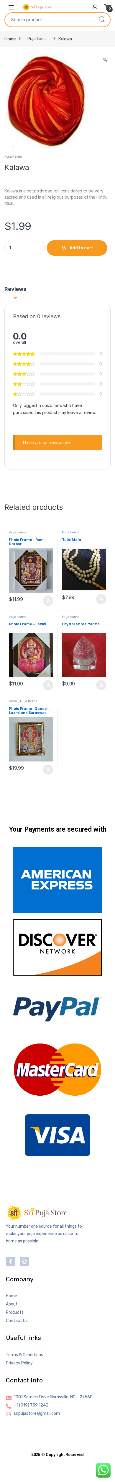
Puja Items (37, 38)
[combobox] (49, 20)
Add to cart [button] (48, 601)
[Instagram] (24, 1261)
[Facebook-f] (10, 1261)
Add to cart (81, 247)
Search (101, 20)
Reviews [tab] (15, 289)
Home (10, 38)
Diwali (13, 701)
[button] (105, 59)
